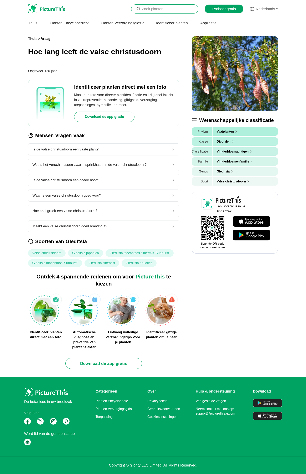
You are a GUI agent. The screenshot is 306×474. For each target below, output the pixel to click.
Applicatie (208, 23)
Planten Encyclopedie (112, 401)
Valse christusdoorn (46, 253)
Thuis (32, 23)
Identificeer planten (172, 23)
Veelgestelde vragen (211, 401)
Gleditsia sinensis (102, 263)
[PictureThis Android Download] (251, 235)
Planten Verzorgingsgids (114, 409)
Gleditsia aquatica (139, 263)
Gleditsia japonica (85, 253)
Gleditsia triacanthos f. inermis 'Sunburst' (139, 253)
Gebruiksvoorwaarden (163, 409)
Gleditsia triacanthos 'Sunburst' (55, 263)
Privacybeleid (157, 401)
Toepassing (104, 417)
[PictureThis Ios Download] (251, 221)
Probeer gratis (224, 9)
